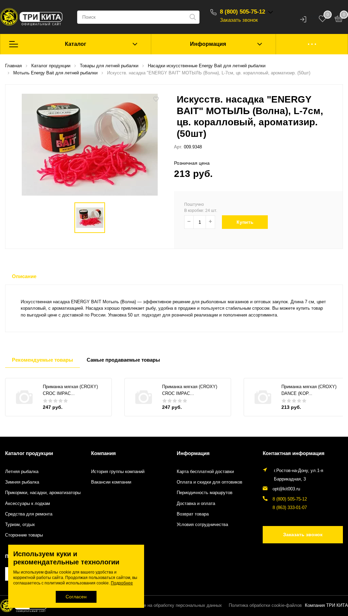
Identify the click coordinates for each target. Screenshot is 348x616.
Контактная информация (294, 453)
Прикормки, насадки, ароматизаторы (43, 492)
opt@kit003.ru (286, 489)
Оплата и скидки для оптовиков (209, 482)
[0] (339, 19)
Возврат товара (193, 514)
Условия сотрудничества (202, 524)
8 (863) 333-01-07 (290, 507)
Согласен (76, 596)
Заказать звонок (239, 20)
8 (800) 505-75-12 (242, 11)
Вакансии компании (111, 482)
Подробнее (122, 583)
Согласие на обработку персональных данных (174, 605)
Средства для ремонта (28, 514)
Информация (208, 44)
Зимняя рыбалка (22, 482)
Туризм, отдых (20, 524)
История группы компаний (117, 471)
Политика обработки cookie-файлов (265, 605)
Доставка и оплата (196, 503)
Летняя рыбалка (21, 471)
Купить (245, 222)
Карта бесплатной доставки (205, 471)
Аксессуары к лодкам (27, 503)
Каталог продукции (29, 453)
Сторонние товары (24, 535)
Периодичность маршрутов (204, 492)
